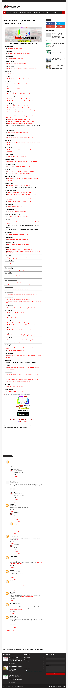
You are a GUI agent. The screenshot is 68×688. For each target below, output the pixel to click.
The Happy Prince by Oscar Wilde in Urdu (17, 144)
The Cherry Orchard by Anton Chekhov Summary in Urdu (21, 340)
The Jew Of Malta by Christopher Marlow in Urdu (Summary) (22, 101)
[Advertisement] (23, 441)
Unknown (12, 504)
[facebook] (60, 1)
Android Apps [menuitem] (7, 15)
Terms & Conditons (41, 1)
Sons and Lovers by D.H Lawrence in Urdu (17, 239)
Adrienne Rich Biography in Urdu (15, 391)
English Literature (14, 556)
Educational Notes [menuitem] (25, 12)
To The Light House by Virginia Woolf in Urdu (18, 185)
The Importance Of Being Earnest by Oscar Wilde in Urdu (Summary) (24, 142)
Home (4, 1)
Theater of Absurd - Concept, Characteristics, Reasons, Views (22, 265)
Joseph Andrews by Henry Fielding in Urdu (17, 270)
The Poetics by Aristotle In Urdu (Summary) (18, 78)
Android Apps (34, 657)
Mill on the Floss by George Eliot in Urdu (17, 275)
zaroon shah (13, 616)
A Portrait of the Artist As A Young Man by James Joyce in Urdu (22, 335)
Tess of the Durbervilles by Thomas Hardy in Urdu (19, 249)
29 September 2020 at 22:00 (19, 524)
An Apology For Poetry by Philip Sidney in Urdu (18, 93)
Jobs (34, 663)
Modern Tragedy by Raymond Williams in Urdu (18, 166)
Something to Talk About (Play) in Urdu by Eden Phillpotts (21, 307)
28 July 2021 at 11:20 (14, 617)
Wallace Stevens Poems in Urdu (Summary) (17, 132)
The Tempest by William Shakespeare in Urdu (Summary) (21, 110)
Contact (27, 1)
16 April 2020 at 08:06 (18, 513)
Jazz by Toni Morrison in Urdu (14, 206)
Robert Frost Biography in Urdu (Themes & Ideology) (20, 171)
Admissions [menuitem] (37, 12)
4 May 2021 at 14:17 (14, 593)
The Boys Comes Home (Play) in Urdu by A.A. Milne (19, 330)
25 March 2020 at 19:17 (14, 505)
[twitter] (62, 1)
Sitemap (63, 686)
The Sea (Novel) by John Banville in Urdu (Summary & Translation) (23, 374)
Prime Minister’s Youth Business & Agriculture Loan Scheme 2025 (58, 45)
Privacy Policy (33, 1)
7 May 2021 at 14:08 (14, 604)
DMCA (48, 1)
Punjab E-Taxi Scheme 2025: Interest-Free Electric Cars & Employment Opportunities (57, 67)
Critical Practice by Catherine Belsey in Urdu (18, 216)
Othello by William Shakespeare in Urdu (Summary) (19, 106)
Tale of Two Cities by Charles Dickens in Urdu (18, 244)
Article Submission (15, 1)
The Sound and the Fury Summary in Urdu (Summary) (20, 137)
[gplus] (64, 1)
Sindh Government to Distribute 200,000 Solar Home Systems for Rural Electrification (58, 60)
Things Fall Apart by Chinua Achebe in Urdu (17, 258)
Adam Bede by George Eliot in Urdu (16, 277)
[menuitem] (4, 12)
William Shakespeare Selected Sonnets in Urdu (18, 119)
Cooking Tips (34, 661)
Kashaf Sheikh (13, 580)
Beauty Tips (34, 659)
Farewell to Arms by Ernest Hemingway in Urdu (19, 192)
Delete (15, 474)
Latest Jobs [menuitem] (16, 15)
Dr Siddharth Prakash (15, 603)
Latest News (34, 666)
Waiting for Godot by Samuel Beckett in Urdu (18, 263)
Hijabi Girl (12, 592)
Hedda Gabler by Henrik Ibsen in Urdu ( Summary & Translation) (23, 379)
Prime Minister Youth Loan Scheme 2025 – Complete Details (57, 52)
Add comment (10, 630)
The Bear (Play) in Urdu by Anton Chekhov (17, 342)
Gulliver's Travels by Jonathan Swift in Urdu (17, 156)
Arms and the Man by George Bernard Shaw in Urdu (20, 282)
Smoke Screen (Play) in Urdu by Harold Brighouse (19, 313)
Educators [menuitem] (46, 12)
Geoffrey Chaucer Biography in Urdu (16, 350)
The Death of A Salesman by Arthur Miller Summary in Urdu (21, 325)
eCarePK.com (16, 469)
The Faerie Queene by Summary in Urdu (17, 63)
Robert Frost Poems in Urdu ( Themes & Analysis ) (19, 173)
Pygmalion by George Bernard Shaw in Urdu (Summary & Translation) (24, 284)
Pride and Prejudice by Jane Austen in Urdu (17, 234)
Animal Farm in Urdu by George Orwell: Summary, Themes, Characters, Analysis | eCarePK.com (15, 668)
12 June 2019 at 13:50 (14, 462)
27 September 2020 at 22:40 (15, 557)
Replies (12, 468)
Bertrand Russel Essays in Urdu (15, 58)
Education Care (13, 686)
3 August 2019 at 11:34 (14, 482)
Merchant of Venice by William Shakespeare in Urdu (20, 112)
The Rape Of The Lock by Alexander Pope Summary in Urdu (22, 68)
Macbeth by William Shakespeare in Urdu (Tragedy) (19, 123)
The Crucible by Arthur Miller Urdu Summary (18, 323)
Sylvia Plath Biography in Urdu (14, 73)
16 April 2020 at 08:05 (18, 470)
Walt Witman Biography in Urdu (15, 386)
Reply (19, 478)
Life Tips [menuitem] (54, 12)
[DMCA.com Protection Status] (34, 671)
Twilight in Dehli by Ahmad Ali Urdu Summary (18, 318)
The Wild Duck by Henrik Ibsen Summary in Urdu (19, 381)
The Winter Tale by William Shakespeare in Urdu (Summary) (21, 108)
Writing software (24, 585)
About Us (9, 1)
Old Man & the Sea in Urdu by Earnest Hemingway (19, 201)
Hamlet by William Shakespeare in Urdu (17, 114)
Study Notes (34, 668)
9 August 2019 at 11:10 (18, 493)
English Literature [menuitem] (12, 12)
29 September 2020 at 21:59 (15, 571)
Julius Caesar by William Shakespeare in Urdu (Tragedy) (20, 121)
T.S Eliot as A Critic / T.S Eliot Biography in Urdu (19, 88)
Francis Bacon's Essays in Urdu (14, 48)
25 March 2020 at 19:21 (14, 536)
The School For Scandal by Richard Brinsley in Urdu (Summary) (22, 161)
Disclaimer (23, 1)
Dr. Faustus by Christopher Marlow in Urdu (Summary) (20, 98)
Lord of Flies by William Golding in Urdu (17, 211)
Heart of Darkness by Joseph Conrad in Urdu (18, 289)
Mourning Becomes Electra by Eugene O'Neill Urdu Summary (22, 294)
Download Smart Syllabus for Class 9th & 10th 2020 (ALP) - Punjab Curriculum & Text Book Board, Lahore (15, 659)
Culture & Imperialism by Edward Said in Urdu (18, 53)
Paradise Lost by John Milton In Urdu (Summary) (19, 83)
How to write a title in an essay (27, 596)
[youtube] (60, 26)
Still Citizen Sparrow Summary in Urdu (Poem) (18, 299)
